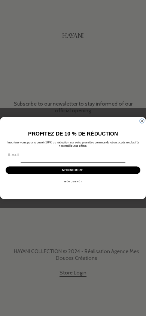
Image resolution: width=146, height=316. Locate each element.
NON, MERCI (73, 181)
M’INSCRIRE (73, 170)
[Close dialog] (142, 121)
